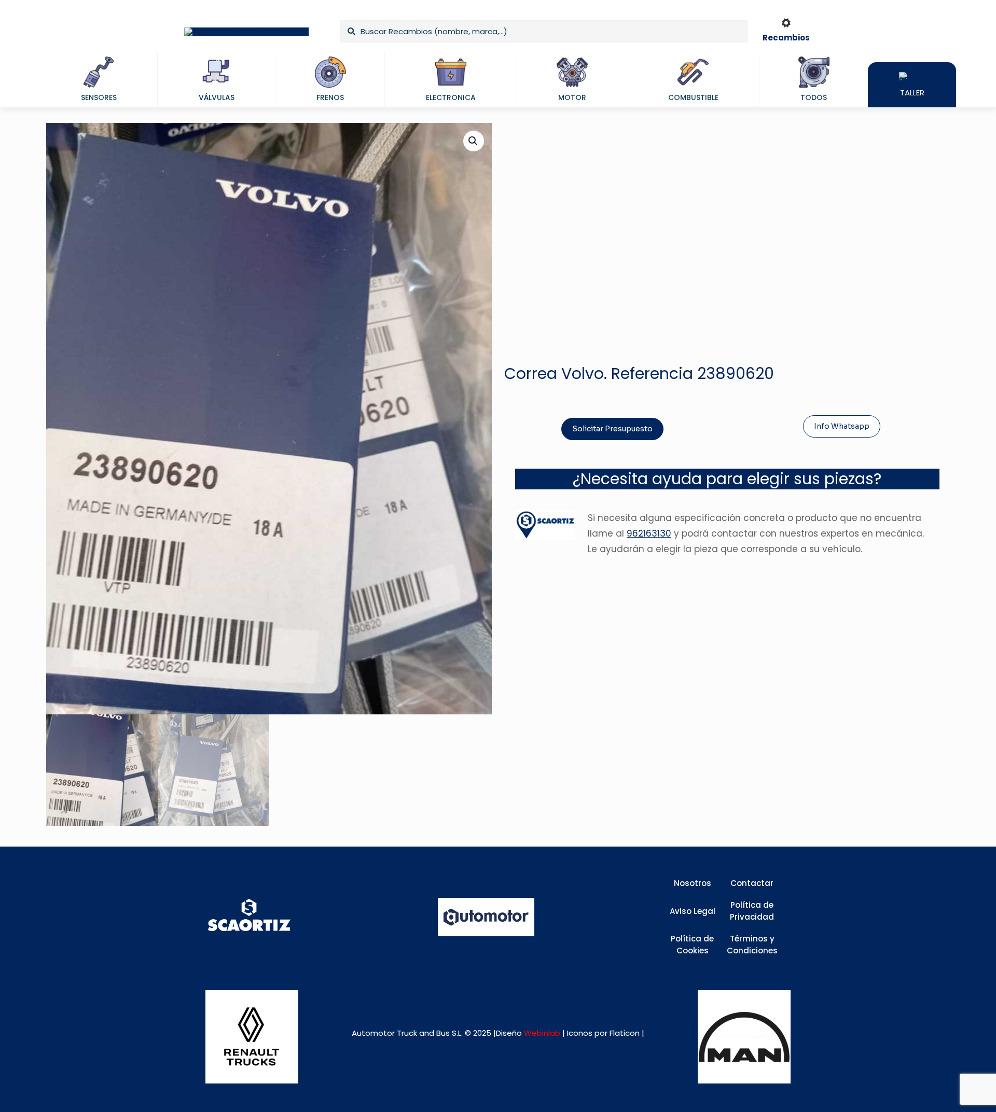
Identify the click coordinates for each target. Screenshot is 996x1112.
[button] (473, 141)
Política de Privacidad (752, 910)
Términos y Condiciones (752, 944)
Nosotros (692, 883)
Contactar (751, 883)
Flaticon (625, 1032)
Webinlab (543, 1032)
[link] (251, 1036)
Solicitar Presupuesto (612, 428)
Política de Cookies (692, 944)
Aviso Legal (692, 911)
